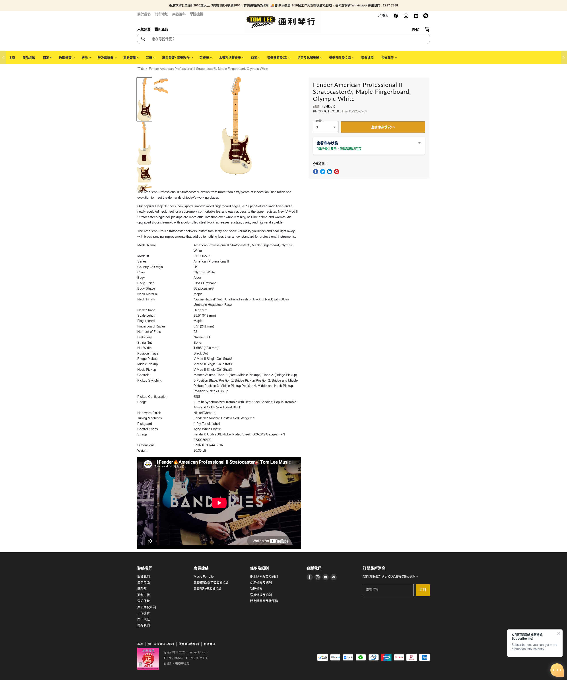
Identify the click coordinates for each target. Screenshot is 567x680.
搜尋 (140, 644)
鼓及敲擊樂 (106, 57)
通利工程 (143, 595)
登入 (385, 15)
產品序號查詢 (146, 607)
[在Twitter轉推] (322, 171)
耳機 (149, 57)
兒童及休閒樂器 (308, 57)
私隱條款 (256, 588)
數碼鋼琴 (65, 57)
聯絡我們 (143, 625)
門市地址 (161, 14)
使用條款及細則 (261, 582)
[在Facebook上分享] (315, 171)
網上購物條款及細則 (264, 576)
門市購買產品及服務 (264, 601)
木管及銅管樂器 (230, 57)
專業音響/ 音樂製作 (176, 57)
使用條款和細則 (189, 644)
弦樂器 (205, 57)
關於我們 (144, 14)
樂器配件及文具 (340, 57)
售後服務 (387, 57)
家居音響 (130, 57)
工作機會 (143, 613)
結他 (85, 57)
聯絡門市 (355, 148)
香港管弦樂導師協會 (208, 588)
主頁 (12, 57)
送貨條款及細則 (261, 595)
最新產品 (161, 29)
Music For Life (204, 576)
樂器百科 (179, 14)
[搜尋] (143, 39)
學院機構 (196, 14)
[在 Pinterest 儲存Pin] (336, 171)
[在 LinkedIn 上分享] (329, 171)
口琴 (254, 57)
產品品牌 (29, 57)
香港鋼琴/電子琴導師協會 (211, 582)
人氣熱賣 (144, 29)
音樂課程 (367, 57)
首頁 (140, 69)
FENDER (328, 106)
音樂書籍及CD (277, 57)
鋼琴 (46, 57)
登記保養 (143, 601)
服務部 (142, 588)
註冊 (422, 590)
